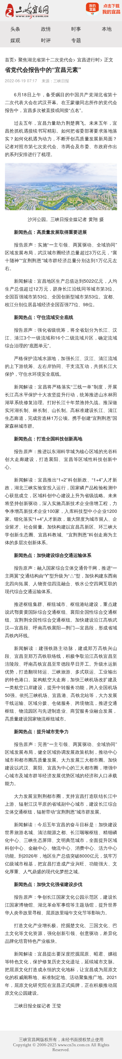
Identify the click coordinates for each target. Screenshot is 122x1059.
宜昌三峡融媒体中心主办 (30, 10)
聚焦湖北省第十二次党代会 (45, 59)
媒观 (15, 40)
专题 (76, 40)
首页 (9, 59)
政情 (46, 28)
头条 (15, 28)
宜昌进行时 (88, 59)
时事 (76, 28)
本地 (107, 28)
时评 (46, 40)
